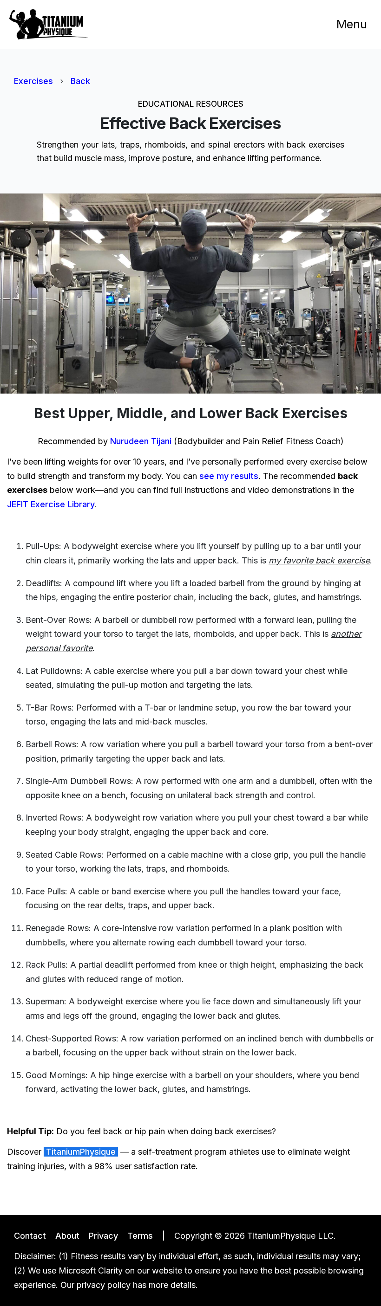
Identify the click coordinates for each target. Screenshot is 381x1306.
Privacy (103, 1236)
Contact (30, 1236)
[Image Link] (48, 24)
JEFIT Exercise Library (51, 504)
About (67, 1236)
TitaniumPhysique (81, 1152)
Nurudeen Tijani (140, 441)
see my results (228, 476)
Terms (140, 1236)
